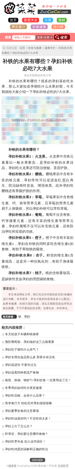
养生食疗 (18, 27)
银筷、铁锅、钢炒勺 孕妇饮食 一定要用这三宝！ (38, 380)
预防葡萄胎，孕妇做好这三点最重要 (29, 341)
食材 (61, 20)
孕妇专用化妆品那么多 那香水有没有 (30, 357)
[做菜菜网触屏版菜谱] (37, 15)
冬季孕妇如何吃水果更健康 (23, 387)
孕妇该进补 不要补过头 (21, 364)
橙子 (38, 238)
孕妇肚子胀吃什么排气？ (22, 349)
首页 (13, 20)
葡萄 (38, 215)
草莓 (38, 197)
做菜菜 (12, 465)
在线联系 (63, 465)
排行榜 (58, 27)
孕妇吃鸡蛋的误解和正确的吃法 (26, 449)
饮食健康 (39, 27)
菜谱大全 (31, 20)
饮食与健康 (35, 47)
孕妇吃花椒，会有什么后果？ (25, 395)
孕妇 (27, 316)
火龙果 (40, 156)
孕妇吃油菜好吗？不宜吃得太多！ (28, 418)
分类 (47, 20)
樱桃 (38, 174)
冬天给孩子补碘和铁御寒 (22, 334)
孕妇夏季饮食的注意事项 (22, 410)
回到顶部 (37, 460)
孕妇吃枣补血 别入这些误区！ (25, 441)
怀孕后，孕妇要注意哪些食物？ (26, 433)
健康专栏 (50, 47)
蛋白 (66, 180)
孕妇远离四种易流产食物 (22, 372)
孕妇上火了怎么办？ (19, 426)
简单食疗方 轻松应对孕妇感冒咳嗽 (28, 403)
